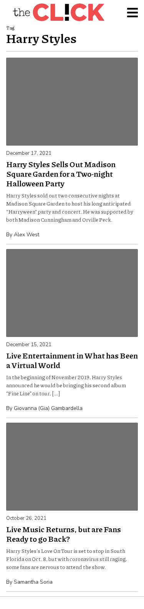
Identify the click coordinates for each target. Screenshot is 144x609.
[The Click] (58, 12)
